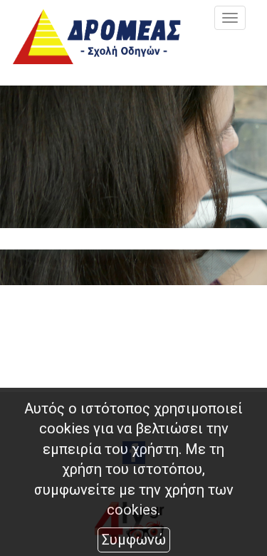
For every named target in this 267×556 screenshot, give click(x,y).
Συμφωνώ (134, 539)
